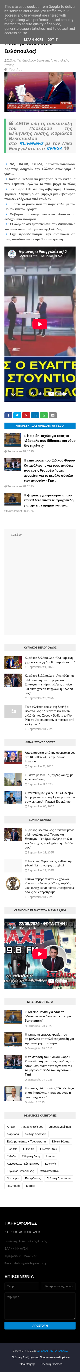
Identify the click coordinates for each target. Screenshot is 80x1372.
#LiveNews (31, 143)
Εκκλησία (28, 1149)
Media (30, 1186)
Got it (53, 39)
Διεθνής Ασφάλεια (35, 1134)
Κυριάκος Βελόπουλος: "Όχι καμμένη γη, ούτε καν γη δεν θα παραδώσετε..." (50, 660)
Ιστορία (50, 1156)
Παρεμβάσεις (33, 1178)
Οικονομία (13, 1178)
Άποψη (11, 1127)
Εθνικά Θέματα (61, 1141)
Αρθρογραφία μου (32, 1127)
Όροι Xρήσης (27, 1364)
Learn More (33, 39)
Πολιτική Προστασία (59, 1178)
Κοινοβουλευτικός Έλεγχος (23, 1164)
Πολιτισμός (13, 1186)
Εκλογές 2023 (48, 1149)
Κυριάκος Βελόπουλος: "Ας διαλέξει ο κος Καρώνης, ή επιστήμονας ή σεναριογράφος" (49, 1092)
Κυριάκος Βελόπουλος (20, 1171)
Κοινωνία (50, 1164)
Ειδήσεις (12, 1149)
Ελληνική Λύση (31, 1156)
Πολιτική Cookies (51, 1364)
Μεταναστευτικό (49, 1171)
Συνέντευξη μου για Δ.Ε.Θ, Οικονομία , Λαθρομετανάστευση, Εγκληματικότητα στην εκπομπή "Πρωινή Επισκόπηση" (50, 797)
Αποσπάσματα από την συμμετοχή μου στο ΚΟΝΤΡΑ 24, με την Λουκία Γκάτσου (50, 757)
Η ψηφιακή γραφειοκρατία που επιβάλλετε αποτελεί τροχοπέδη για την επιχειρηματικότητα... (49, 500)
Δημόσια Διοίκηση (60, 1127)
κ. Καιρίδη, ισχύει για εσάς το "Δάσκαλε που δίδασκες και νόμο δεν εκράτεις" (50, 441)
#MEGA (54, 148)
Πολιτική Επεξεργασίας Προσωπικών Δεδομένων (41, 1357)
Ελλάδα (11, 1156)
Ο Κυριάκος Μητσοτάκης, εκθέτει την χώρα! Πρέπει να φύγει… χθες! (48, 863)
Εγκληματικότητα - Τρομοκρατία (26, 1141)
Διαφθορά (13, 1134)
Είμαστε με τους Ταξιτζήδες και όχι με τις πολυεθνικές (49, 777)
